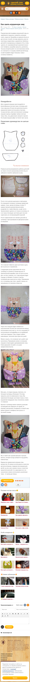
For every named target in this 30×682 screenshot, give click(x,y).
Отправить (9, 627)
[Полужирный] (2, 614)
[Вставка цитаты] (2, 616)
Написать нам (4, 659)
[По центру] (15, 614)
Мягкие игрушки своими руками (14, 28)
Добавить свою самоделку (7, 654)
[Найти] (27, 9)
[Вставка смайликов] (21, 614)
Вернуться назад (8, 480)
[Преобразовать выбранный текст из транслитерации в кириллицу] (5, 616)
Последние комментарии (6, 655)
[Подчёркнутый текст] (7, 614)
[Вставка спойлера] (7, 616)
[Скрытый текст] (27, 614)
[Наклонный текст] (5, 614)
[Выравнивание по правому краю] (18, 614)
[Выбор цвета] (24, 614)
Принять (15, 678)
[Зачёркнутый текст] (10, 614)
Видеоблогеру (4, 657)
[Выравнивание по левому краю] (13, 614)
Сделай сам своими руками (15, 3)
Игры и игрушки (18, 27)
